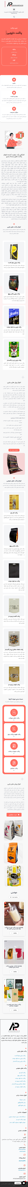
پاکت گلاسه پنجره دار (14, 616)
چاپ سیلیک (22, 1100)
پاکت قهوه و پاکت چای (14, 734)
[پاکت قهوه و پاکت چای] (14, 729)
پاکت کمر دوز (14, 513)
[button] (14, 9)
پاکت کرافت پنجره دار (14, 685)
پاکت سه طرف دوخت (14, 581)
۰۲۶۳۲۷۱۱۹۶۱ (22, 1151)
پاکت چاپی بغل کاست (14, 263)
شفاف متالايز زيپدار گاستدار (18, 1084)
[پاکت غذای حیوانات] (14, 712)
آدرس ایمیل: (22, 1177)
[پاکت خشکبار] (14, 763)
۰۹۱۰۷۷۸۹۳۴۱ (22, 1161)
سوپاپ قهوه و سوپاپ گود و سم (17, 1122)
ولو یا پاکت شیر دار (20, 1119)
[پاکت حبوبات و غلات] (14, 746)
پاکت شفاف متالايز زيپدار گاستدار (14, 649)
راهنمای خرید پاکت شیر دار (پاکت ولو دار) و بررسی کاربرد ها (14, 928)
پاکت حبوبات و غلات (14, 751)
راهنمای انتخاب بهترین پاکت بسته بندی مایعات (14, 966)
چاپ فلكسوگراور (21, 1102)
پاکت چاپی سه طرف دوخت (14, 327)
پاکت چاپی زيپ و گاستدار (14, 360)
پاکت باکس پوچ (14, 546)
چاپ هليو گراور (21, 1105)
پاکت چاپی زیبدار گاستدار (19, 1061)
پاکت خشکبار (14, 768)
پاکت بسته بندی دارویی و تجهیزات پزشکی (14, 1005)
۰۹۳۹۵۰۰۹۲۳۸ (21, 1170)
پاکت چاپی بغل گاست (20, 1056)
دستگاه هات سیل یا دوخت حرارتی (17, 1117)
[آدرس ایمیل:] (24, 1174)
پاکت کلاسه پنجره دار (20, 1081)
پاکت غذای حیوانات (14, 718)
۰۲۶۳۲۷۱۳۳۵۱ (22, 1149)
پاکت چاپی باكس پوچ (14, 294)
